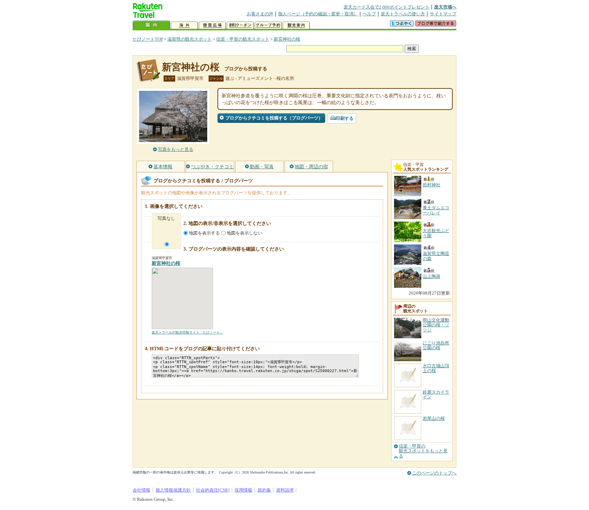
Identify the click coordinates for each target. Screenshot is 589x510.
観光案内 (296, 25)
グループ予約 (268, 25)
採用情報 (243, 490)
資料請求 (285, 490)
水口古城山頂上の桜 (436, 368)
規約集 (264, 490)
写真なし (166, 218)
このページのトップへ (434, 473)
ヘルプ (369, 13)
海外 (184, 25)
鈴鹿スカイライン (436, 394)
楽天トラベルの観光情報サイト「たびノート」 (187, 332)
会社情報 (141, 490)
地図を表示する (204, 233)
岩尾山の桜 (434, 418)
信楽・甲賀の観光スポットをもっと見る (423, 451)
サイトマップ (443, 13)
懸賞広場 (212, 25)
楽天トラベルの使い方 (403, 13)
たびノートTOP (148, 39)
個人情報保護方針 (173, 490)
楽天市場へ (445, 7)
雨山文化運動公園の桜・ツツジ (436, 324)
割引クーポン (240, 25)
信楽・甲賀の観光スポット (242, 39)
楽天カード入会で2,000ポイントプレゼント (386, 7)
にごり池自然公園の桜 (436, 345)
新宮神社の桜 (287, 39)
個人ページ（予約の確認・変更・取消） (318, 13)
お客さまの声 (260, 13)
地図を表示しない (244, 233)
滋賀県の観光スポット (189, 39)
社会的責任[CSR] (212, 490)
